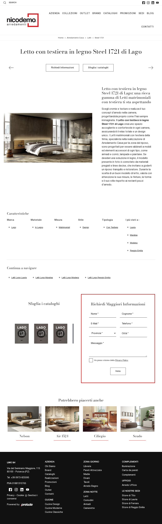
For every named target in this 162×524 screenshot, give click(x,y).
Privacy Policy (121, 360)
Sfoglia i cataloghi (98, 68)
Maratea (133, 235)
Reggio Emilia (136, 250)
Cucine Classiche (54, 512)
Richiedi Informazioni (62, 68)
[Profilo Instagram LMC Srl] (148, 2)
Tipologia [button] (107, 220)
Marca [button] (10, 220)
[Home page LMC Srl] (23, 20)
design (86, 227)
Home (60, 38)
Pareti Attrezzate (93, 470)
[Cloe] (150, 67)
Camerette (89, 508)
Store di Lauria (129, 499)
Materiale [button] (36, 220)
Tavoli (86, 482)
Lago (13, 227)
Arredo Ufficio (129, 485)
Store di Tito (128, 495)
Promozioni (128, 13)
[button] (7, 137)
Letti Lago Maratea (44, 277)
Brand (96, 13)
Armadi (87, 504)
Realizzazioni (52, 478)
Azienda (54, 13)
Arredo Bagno (91, 486)
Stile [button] (81, 220)
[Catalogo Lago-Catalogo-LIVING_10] (22, 333)
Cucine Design (52, 504)
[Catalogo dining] (60, 333)
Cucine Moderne (53, 508)
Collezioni (69, 13)
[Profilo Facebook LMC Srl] (144, 2)
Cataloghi (110, 13)
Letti (89, 38)
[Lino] (11, 67)
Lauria (133, 227)
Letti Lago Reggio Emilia (99, 277)
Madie (87, 474)
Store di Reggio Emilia (133, 507)
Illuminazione (128, 466)
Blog (150, 13)
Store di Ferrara (130, 503)
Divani (87, 478)
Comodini (88, 500)
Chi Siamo (50, 466)
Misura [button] (58, 220)
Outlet (85, 13)
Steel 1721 (99, 38)
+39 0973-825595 (20, 477)
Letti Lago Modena (70, 277)
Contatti (147, 27)
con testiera (112, 227)
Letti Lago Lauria (19, 277)
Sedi (141, 13)
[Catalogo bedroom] (41, 333)
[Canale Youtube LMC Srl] (157, 2)
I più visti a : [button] (132, 220)
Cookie (20, 495)
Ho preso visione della (111, 360)
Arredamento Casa (75, 38)
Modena (133, 243)
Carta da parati (130, 470)
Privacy (10, 495)
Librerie (87, 466)
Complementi (129, 474)
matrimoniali (64, 227)
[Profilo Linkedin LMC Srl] (153, 2)
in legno (39, 227)
